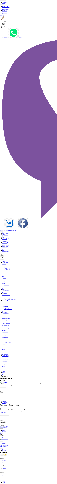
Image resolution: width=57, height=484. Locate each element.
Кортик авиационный (3, 427)
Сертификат (4, 371)
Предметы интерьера (5, 328)
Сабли (3, 283)
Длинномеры (4, 278)
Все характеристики (3, 387)
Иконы (3, 340)
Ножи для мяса (7, 298)
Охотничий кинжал (7, 269)
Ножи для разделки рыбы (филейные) (10, 299)
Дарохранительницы (5, 337)
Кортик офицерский (8, 273)
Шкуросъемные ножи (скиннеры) (7, 240)
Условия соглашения (5, 462)
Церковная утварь (5, 246)
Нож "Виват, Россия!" (3, 446)
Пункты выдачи (4, 13)
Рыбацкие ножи (4, 239)
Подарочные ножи (5, 311)
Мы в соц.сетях (4, 11)
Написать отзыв (3, 412)
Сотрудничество (4, 252)
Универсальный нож (8, 309)
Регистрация (4, 3)
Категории (2, 259)
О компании (4, 460)
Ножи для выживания (5, 306)
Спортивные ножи (7, 304)
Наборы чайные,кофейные (6, 323)
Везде (3, 232)
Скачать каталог (4, 8)
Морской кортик (7, 274)
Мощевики (4, 349)
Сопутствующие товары (5, 355)
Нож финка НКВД (5, 244)
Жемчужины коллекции (5, 248)
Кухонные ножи (4, 241)
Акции (3, 475)
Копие (3, 344)
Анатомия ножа (4, 361)
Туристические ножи (5, 238)
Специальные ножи (5, 242)
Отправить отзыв (3, 422)
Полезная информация (5, 251)
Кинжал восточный (7, 267)
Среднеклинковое (5, 235)
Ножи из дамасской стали (6, 236)
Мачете (3, 237)
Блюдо (3, 316)
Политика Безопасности (5, 461)
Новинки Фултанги (5, 233)
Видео (3, 250)
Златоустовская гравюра (6, 318)
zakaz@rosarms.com (5, 37)
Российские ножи (5, 359)
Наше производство (5, 10)
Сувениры (4, 330)
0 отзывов (1, 381)
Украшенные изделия (5, 245)
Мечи (3, 281)
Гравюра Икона (4, 335)
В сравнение (4, 431)
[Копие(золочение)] (3, 382)
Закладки (3, 481)
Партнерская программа (5, 474)
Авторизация (4, 2)
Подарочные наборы (5, 325)
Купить (2, 435)
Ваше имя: (2, 414)
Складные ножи (4, 243)
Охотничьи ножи (4, 291)
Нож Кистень (6, 308)
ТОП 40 (3, 234)
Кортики (4, 271)
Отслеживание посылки (5, 7)
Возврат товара (4, 12)
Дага (5, 266)
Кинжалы (4, 264)
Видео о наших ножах (5, 9)
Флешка (1, 433)
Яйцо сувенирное (5, 352)
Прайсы (3, 372)
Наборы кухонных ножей (6, 295)
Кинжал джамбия (7, 268)
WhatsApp (20, 37)
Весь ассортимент (5, 247)
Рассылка (3, 482)
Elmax (3, 364)
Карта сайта (4, 468)
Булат (3, 366)
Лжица (3, 347)
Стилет (3, 276)
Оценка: (1, 420)
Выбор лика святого (7, 342)
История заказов (4, 480)
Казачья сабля (6, 285)
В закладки (4, 430)
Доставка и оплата (5, 6)
